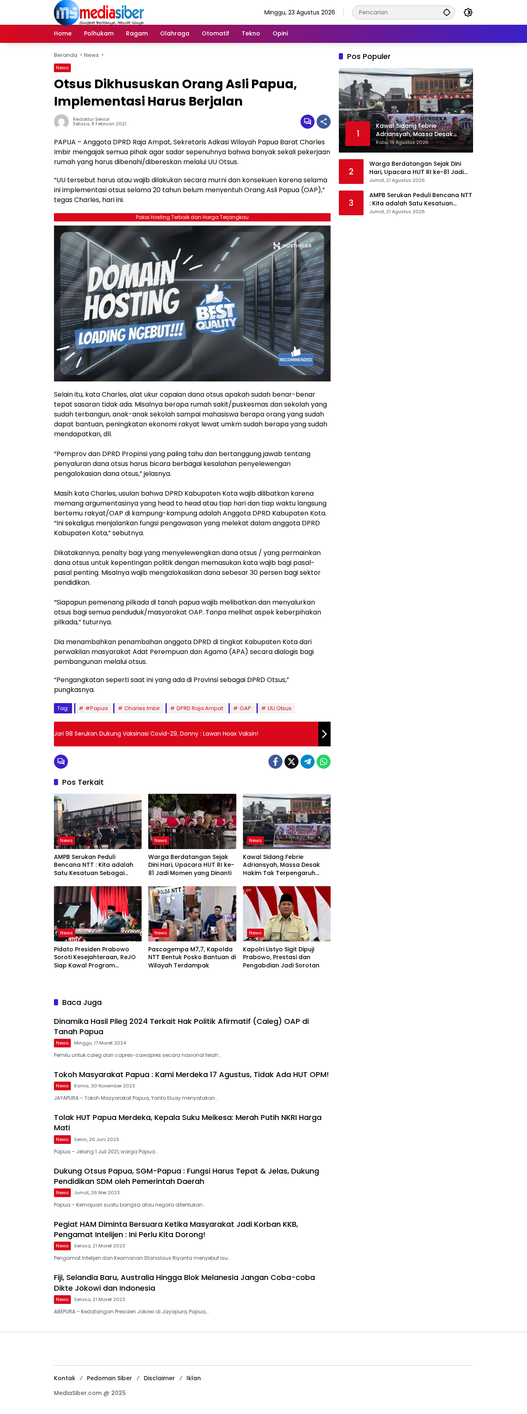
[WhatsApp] (324, 762)
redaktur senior (91, 119)
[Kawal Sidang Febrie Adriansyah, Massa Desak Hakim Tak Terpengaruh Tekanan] (287, 821)
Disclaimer (159, 1378)
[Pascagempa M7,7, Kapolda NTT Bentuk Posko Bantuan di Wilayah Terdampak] (192, 913)
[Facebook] (275, 762)
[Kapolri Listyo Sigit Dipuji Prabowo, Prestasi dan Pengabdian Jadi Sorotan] (287, 913)
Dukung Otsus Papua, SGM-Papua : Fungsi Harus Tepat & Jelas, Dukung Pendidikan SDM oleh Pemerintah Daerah (186, 1176)
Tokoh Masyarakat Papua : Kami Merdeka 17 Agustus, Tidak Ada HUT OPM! (191, 1074)
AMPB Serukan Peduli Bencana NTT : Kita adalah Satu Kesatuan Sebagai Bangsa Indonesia (93, 865)
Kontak (64, 1378)
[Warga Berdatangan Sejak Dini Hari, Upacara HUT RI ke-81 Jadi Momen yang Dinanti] (192, 821)
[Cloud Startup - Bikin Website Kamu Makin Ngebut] (192, 303)
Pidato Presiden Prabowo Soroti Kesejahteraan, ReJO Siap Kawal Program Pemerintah (95, 958)
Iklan (194, 1378)
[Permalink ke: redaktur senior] (63, 121)
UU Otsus (279, 708)
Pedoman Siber (109, 1378)
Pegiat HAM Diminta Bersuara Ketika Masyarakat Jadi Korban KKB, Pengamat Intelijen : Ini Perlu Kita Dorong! (176, 1229)
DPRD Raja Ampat (200, 708)
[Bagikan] (324, 122)
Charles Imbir (142, 708)
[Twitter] (291, 762)
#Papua (96, 708)
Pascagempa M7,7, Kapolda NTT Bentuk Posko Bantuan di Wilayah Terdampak (192, 957)
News (62, 67)
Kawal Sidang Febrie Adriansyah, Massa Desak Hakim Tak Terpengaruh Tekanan (281, 865)
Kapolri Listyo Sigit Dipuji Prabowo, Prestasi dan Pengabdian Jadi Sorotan (281, 957)
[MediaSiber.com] (99, 12)
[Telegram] (308, 762)
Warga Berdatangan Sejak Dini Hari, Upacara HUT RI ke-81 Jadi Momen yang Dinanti (191, 865)
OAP (245, 708)
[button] (446, 12)
